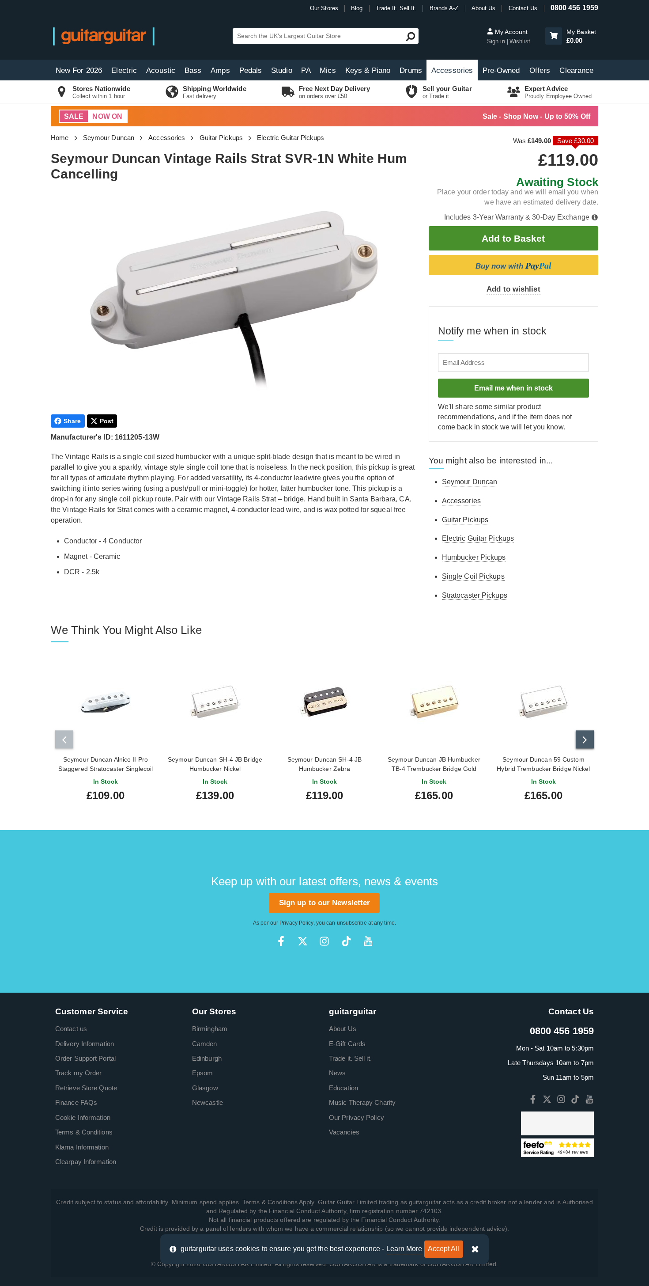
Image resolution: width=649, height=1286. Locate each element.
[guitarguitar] (104, 36)
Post (106, 421)
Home (59, 137)
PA (305, 70)
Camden (204, 1043)
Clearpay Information (85, 1161)
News (337, 1073)
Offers (540, 70)
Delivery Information (84, 1043)
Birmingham (209, 1028)
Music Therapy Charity (362, 1102)
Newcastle (207, 1102)
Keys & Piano (367, 70)
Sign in (497, 41)
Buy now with (513, 265)
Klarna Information (82, 1147)
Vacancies (344, 1132)
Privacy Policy (296, 923)
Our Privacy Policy (356, 1117)
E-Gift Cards (347, 1043)
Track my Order (78, 1073)
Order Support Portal (85, 1058)
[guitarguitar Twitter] (302, 941)
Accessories (452, 70)
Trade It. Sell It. (396, 8)
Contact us (71, 1028)
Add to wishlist (513, 289)
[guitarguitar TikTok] (346, 941)
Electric (124, 70)
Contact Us (523, 8)
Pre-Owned (501, 70)
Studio (281, 70)
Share (72, 421)
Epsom (202, 1073)
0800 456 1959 (574, 7)
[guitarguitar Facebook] (281, 941)
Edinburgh (207, 1058)
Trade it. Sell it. (350, 1058)
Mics (328, 70)
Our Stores (324, 8)
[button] (553, 36)
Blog (356, 8)
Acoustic (160, 70)
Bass (193, 70)
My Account (510, 31)
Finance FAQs (76, 1102)
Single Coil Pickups (473, 576)
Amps (220, 70)
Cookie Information (82, 1117)
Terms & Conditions (84, 1132)
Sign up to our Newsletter (324, 903)
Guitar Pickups (221, 137)
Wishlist (519, 41)
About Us (484, 8)
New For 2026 (79, 70)
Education (343, 1088)
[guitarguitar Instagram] (324, 941)
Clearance (576, 70)
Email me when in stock (513, 388)
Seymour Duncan (108, 137)
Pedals (250, 70)
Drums (411, 70)
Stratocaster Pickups (474, 595)
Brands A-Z (444, 8)
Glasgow (205, 1088)
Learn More (404, 1248)
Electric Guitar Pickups (290, 137)
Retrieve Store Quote (86, 1088)
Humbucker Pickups (474, 557)
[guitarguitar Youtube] (368, 941)
